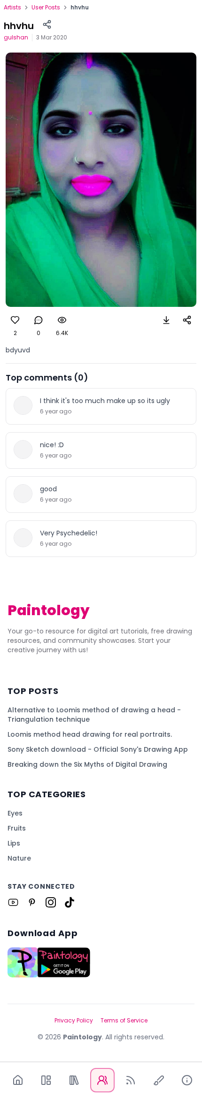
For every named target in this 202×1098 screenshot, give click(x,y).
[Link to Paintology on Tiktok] (69, 902)
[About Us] (187, 1080)
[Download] (166, 320)
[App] (46, 1080)
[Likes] (15, 320)
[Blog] (130, 1080)
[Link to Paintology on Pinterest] (32, 902)
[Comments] (38, 320)
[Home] (18, 1080)
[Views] (62, 320)
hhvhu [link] (79, 7)
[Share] (47, 24)
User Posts (45, 7)
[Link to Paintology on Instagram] (50, 902)
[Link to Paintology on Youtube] (13, 902)
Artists (12, 7)
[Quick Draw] (159, 1080)
